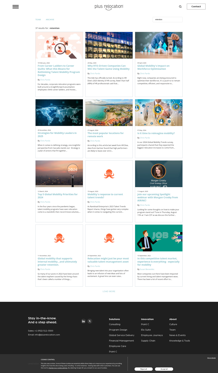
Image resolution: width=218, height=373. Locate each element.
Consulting (114, 324)
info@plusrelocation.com (47, 335)
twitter (89, 321)
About (173, 319)
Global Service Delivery (121, 335)
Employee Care (117, 346)
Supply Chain (148, 340)
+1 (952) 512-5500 (44, 331)
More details (211, 358)
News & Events (177, 335)
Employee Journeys (152, 335)
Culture (173, 324)
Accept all (164, 369)
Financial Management (121, 340)
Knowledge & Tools (179, 340)
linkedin (83, 321)
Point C (113, 351)
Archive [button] (50, 19)
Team (38, 19)
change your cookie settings (58, 368)
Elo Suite (146, 330)
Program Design (118, 330)
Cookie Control (48, 359)
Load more (109, 291)
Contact (196, 6)
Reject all (143, 369)
